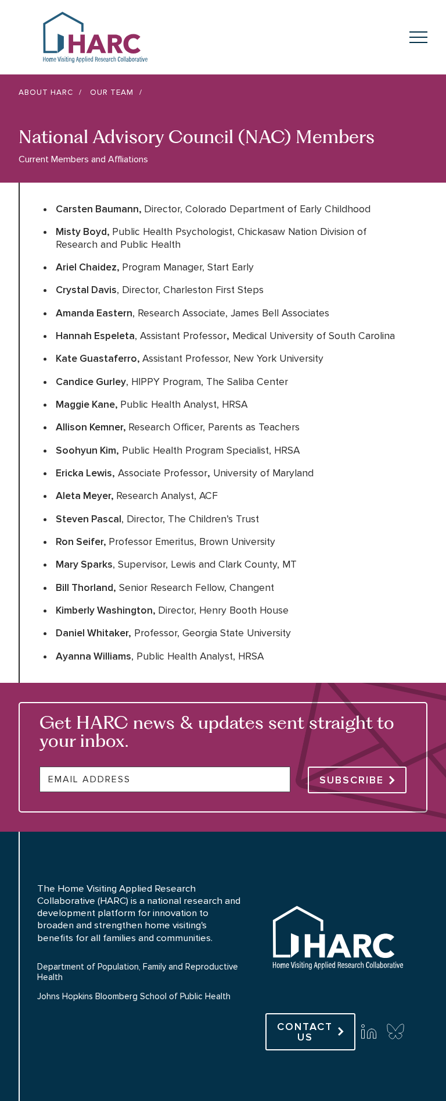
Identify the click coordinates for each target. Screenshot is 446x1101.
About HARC (46, 92)
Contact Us (305, 1031)
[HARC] (337, 990)
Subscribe (351, 780)
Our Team (112, 92)
